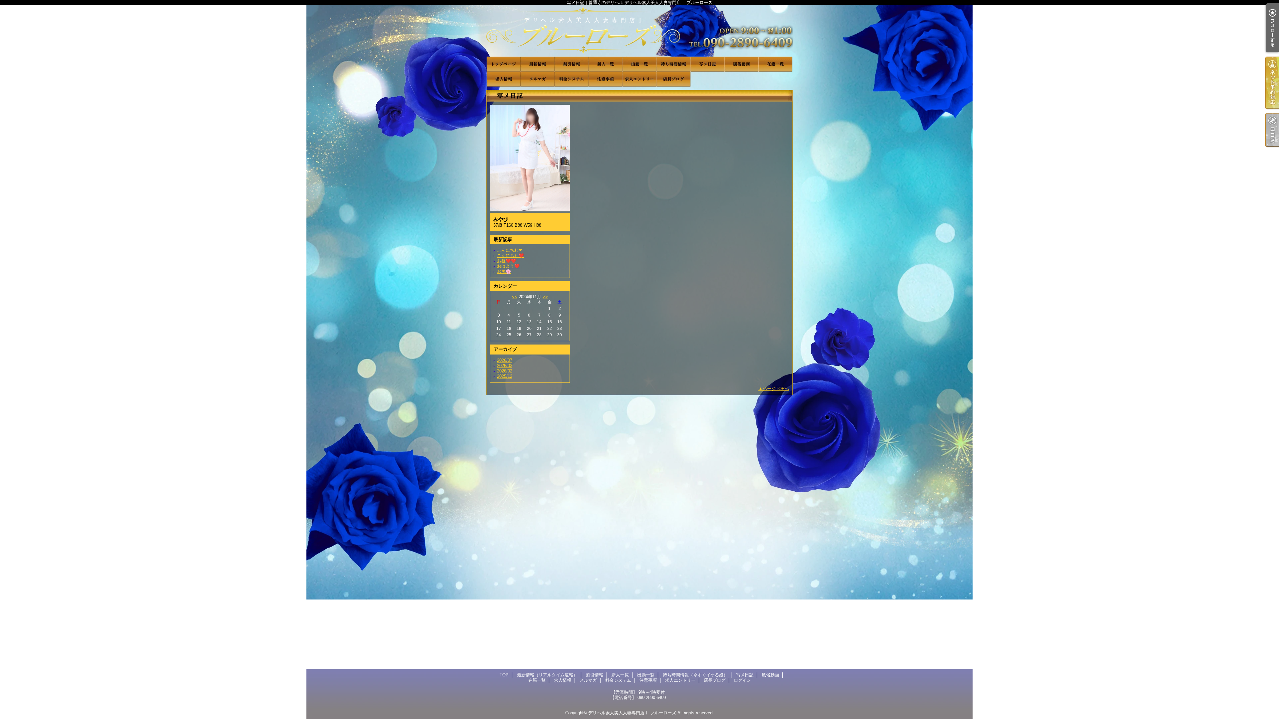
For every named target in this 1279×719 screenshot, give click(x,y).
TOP (504, 64)
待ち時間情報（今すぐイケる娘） (673, 64)
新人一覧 (606, 64)
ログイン (742, 680)
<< (514, 296)
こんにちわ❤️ (510, 255)
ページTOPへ (776, 388)
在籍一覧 (775, 64)
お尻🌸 (504, 271)
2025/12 (504, 376)
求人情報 (504, 79)
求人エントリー (639, 79)
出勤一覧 (639, 64)
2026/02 (504, 370)
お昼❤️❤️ (506, 260)
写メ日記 (707, 64)
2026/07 (504, 360)
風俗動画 (741, 64)
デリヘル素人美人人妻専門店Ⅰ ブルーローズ (632, 712)
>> (545, 296)
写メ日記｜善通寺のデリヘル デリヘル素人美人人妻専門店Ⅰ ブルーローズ (639, 31)
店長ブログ (673, 79)
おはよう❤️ (508, 266)
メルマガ (538, 79)
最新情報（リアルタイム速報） (538, 64)
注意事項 (606, 79)
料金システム (572, 79)
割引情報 (572, 64)
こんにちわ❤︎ (509, 250)
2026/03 (504, 365)
